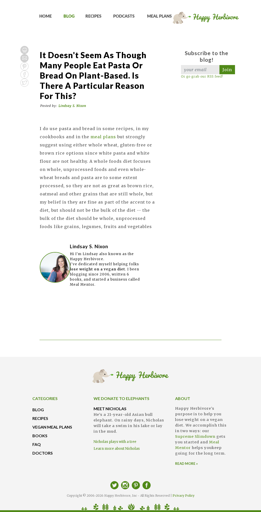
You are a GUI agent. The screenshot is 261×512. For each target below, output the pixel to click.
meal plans (103, 136)
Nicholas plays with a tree (115, 442)
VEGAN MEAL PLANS (52, 426)
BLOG (69, 16)
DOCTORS (42, 453)
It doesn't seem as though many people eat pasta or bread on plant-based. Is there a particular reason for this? (93, 75)
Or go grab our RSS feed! (202, 76)
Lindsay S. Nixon (72, 106)
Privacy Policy (183, 495)
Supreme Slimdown (195, 436)
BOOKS (39, 435)
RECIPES (93, 16)
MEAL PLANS (159, 16)
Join (227, 69)
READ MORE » (186, 463)
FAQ (36, 444)
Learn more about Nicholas (117, 448)
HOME (45, 16)
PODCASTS (124, 16)
